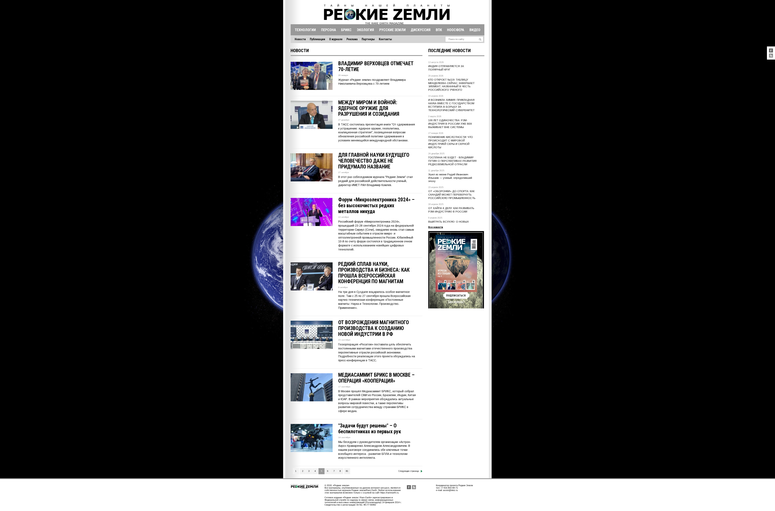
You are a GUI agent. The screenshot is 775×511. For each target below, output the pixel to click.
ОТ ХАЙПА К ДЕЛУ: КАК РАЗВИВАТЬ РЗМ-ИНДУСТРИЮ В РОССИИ (451, 210)
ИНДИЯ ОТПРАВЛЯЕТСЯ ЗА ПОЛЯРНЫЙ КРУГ (446, 68)
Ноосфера (455, 30)
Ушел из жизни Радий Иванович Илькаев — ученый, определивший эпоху (450, 178)
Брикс (346, 30)
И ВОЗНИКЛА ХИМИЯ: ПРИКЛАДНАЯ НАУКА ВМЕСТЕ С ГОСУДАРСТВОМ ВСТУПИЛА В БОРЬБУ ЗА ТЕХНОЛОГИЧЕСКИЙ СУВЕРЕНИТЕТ (451, 105)
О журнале (335, 39)
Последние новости (449, 50)
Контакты (385, 39)
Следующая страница (408, 471)
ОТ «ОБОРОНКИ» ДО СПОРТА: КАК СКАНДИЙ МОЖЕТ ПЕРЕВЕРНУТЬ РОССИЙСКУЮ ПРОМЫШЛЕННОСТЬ (451, 195)
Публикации (317, 39)
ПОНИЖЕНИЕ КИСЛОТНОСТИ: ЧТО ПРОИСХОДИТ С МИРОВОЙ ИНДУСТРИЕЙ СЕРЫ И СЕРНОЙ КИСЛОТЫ (450, 142)
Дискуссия (420, 30)
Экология (365, 30)
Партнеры (368, 39)
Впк (439, 30)
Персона (328, 30)
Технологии (305, 30)
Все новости (435, 227)
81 (347, 471)
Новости (300, 39)
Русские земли (392, 30)
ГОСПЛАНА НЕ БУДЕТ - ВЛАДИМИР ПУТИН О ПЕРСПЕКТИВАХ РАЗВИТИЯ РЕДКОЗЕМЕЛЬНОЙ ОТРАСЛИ (452, 161)
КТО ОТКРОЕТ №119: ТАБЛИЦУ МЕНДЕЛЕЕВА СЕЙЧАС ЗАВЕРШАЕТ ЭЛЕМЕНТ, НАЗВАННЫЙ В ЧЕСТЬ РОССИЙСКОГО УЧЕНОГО (451, 84)
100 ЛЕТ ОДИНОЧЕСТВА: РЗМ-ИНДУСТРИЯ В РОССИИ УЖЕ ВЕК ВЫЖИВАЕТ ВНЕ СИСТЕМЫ (450, 124)
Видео (474, 30)
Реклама (352, 39)
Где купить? (456, 302)
